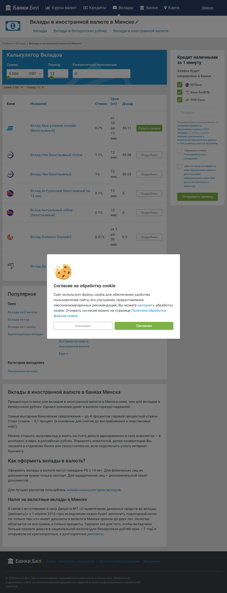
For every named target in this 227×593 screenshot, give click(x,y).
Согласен (144, 326)
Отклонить (83, 326)
